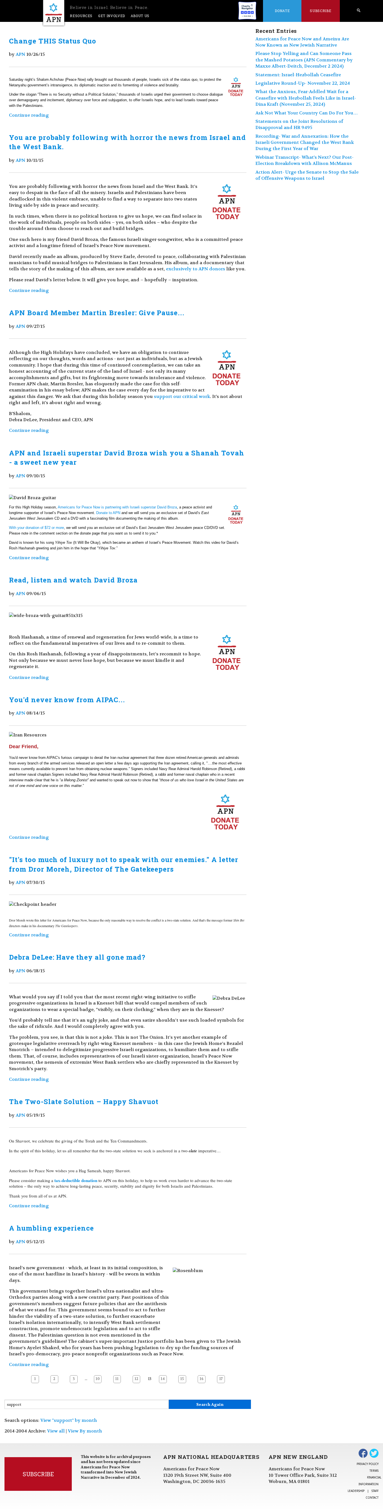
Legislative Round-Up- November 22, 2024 (302, 83)
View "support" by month (68, 1420)
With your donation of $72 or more (36, 528)
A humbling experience (51, 1228)
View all (56, 1431)
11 (117, 1379)
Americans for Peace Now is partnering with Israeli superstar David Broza (117, 507)
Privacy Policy (368, 1464)
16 (202, 1379)
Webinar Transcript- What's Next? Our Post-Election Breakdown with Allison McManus (304, 160)
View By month (85, 1431)
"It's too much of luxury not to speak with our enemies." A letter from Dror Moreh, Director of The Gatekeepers (123, 864)
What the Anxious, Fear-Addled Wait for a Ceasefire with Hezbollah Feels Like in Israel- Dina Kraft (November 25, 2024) (305, 98)
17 (221, 1379)
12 (136, 1379)
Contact (372, 1498)
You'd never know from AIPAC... (67, 699)
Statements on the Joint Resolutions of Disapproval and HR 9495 (299, 124)
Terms (374, 1471)
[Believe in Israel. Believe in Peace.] (53, 13)
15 (182, 1379)
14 (163, 1379)
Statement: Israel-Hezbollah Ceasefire (298, 75)
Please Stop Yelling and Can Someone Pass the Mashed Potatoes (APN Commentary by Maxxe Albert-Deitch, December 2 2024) (304, 59)
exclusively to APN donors (195, 269)
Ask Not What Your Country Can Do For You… (306, 113)
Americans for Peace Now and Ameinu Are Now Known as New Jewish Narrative (302, 42)
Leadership (356, 1491)
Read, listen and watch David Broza (73, 579)
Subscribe (320, 10)
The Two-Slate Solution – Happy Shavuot (83, 1101)
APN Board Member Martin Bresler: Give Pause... (96, 312)
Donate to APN (108, 513)
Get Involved (111, 15)
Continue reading (29, 115)
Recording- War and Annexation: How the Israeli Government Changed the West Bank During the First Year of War (304, 142)
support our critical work (182, 396)
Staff (375, 1491)
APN (20, 54)
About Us (140, 15)
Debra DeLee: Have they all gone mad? (77, 957)
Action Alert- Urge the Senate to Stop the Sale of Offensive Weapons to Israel (307, 175)
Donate (282, 10)
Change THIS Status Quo (52, 40)
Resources (81, 15)
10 (98, 1379)
